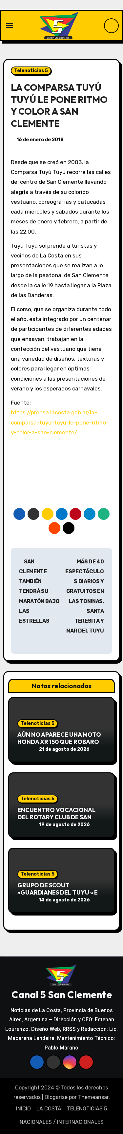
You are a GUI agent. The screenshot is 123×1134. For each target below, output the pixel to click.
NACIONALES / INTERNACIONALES (62, 1122)
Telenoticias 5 (31, 70)
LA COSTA (48, 1109)
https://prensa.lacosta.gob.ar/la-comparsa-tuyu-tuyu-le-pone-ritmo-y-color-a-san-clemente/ (60, 422)
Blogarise (56, 1097)
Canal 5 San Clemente (61, 994)
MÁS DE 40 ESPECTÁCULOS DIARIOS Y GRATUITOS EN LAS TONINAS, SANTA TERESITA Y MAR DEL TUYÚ (84, 596)
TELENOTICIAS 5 (87, 1109)
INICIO (23, 1109)
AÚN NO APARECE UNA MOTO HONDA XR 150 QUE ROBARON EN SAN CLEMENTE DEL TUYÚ (60, 741)
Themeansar (93, 1097)
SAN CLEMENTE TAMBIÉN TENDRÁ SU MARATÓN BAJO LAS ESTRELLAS (39, 591)
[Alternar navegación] (9, 25)
